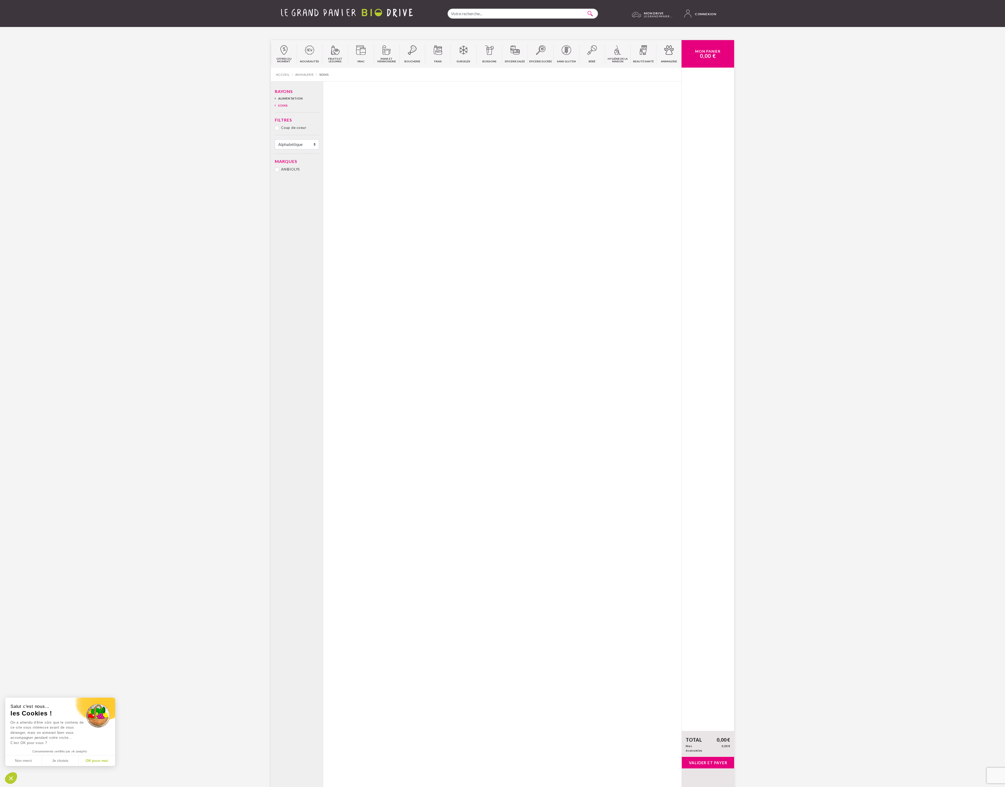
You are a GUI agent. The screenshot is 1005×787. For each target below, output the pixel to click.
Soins (283, 105)
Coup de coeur (293, 127)
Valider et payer (708, 762)
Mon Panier (708, 54)
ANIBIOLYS (290, 169)
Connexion (705, 14)
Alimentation (290, 98)
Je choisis (60, 760)
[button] (11, 778)
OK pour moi (97, 760)
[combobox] (523, 14)
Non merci (23, 760)
